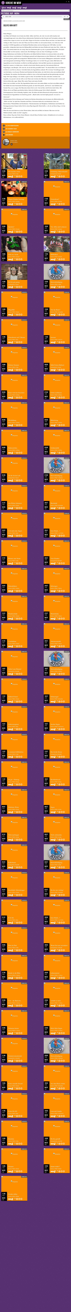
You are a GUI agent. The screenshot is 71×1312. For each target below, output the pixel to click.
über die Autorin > (14, 142)
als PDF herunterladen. (12, 125)
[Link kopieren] (17, 176)
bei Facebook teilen (11, 128)
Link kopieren (9, 134)
